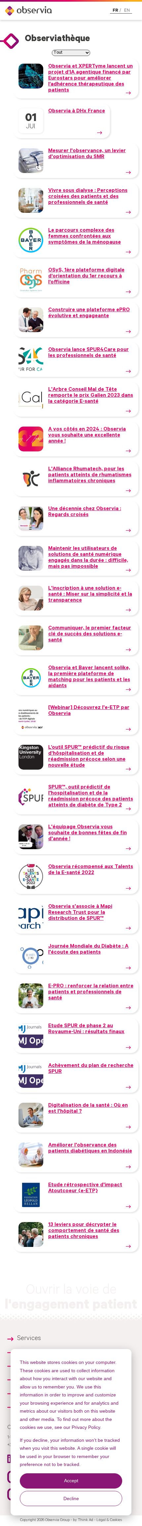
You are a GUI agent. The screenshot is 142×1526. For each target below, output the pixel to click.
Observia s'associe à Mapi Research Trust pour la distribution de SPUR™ (80, 913)
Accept (71, 1480)
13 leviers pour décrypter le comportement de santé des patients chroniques (83, 1231)
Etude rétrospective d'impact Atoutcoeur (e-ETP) (85, 1188)
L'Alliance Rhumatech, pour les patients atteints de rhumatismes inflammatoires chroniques (89, 475)
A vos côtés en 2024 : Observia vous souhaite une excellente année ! (87, 435)
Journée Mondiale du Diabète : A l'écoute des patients (88, 950)
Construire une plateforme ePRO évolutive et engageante (89, 313)
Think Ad (85, 1520)
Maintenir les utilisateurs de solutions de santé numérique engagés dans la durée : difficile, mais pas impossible (88, 558)
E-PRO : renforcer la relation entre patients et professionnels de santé (90, 992)
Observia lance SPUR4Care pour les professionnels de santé (88, 353)
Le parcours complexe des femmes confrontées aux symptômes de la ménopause (84, 237)
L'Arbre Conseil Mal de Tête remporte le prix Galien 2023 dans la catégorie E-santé (90, 396)
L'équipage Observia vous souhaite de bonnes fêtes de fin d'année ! (87, 833)
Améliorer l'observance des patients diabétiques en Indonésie (90, 1148)
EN (127, 10)
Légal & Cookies (109, 1520)
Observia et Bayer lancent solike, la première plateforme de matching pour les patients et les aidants (89, 677)
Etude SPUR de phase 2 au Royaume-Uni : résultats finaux (86, 1029)
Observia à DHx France (76, 111)
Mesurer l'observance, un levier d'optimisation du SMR (87, 154)
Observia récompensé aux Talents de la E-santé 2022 (90, 870)
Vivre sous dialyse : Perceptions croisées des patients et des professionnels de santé (87, 197)
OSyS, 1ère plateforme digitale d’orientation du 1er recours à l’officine (86, 276)
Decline (71, 1498)
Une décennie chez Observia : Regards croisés (84, 512)
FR (115, 10)
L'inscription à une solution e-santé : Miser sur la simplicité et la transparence (90, 595)
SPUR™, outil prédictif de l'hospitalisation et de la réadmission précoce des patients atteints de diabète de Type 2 (90, 796)
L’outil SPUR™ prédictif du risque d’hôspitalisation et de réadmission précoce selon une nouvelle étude (88, 757)
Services (29, 1339)
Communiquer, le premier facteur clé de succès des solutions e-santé (89, 634)
